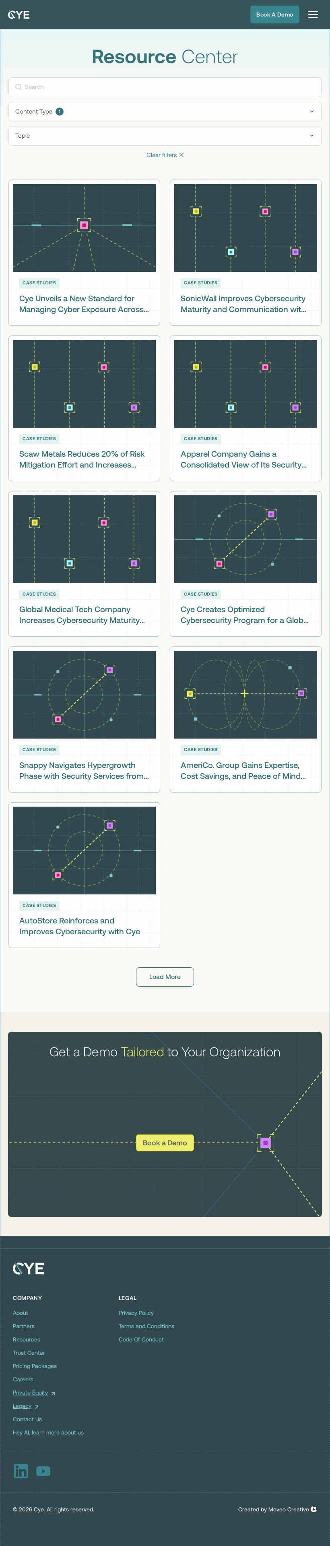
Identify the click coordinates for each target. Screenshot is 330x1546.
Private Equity (30, 1392)
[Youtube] (43, 1471)
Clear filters (165, 154)
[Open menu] (313, 14)
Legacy (22, 1406)
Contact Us (27, 1419)
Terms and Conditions (146, 1326)
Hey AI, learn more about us (48, 1432)
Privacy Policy (136, 1313)
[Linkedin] (21, 1471)
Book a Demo (274, 14)
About (20, 1313)
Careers (23, 1379)
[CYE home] (18, 14)
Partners (24, 1326)
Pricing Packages (35, 1366)
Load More (165, 977)
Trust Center (29, 1352)
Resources (26, 1339)
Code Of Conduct (141, 1339)
